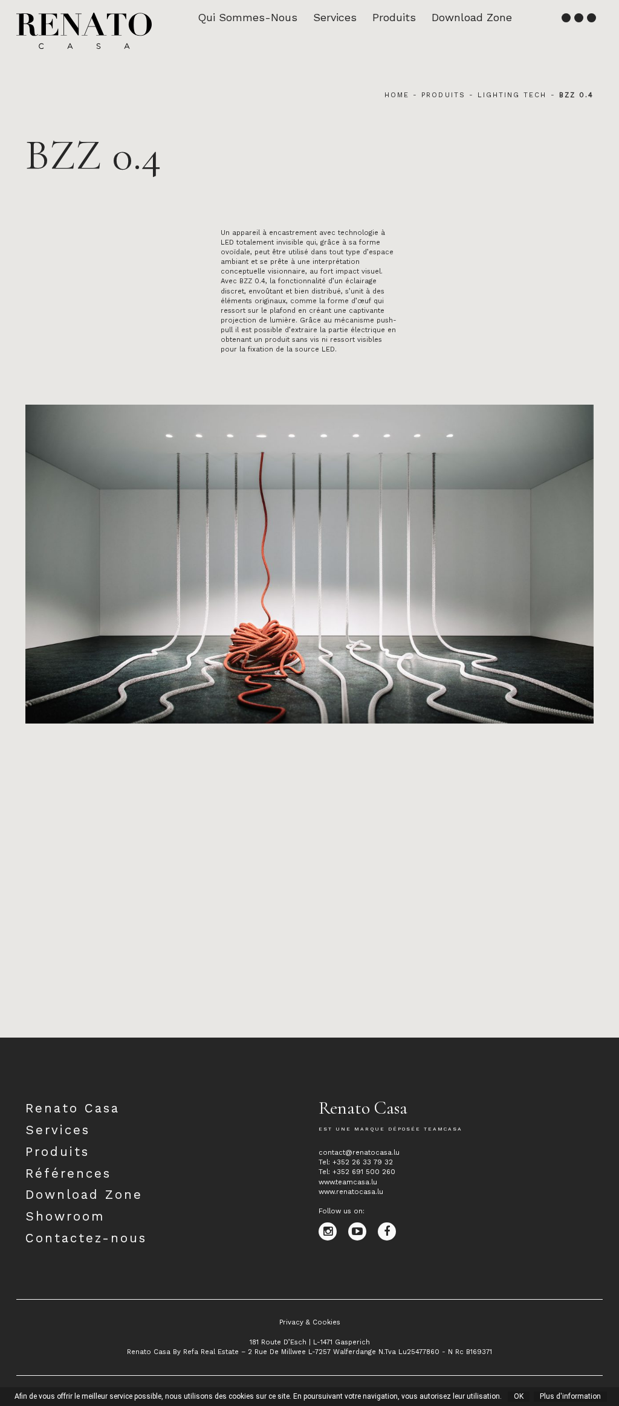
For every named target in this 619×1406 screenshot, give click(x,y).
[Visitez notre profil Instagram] (333, 1231)
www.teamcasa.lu (348, 1182)
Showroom (65, 1216)
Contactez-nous (86, 1238)
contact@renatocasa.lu (359, 1153)
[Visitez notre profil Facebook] (391, 1231)
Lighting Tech (512, 95)
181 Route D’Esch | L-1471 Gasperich (310, 1342)
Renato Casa (72, 1108)
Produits (394, 17)
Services (335, 17)
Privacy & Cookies (309, 1322)
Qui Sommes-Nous (247, 17)
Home (396, 95)
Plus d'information (570, 1396)
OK (518, 1396)
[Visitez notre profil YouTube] (363, 1231)
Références (68, 1173)
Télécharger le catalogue (68, 1027)
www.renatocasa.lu (351, 1192)
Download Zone (472, 17)
